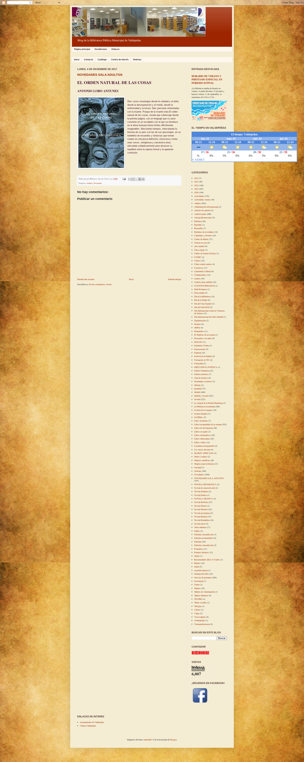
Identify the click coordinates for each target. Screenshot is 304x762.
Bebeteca (198, 221)
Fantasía (197, 352)
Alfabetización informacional (206, 206)
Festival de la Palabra (203, 356)
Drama (197, 324)
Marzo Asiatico (200, 456)
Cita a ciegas (199, 249)
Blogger (173, 739)
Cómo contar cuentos (203, 264)
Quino (197, 555)
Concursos (198, 267)
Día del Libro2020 (202, 307)
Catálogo (102, 59)
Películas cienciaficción (203, 545)
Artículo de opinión (202, 210)
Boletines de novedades (204, 231)
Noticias (137, 59)
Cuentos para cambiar (203, 282)
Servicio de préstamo (203, 577)
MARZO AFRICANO (204, 453)
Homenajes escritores (203, 381)
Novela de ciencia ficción (204, 487)
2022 (196, 178)
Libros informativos (202, 435)
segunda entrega (201, 570)
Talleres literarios (201, 595)
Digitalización (200, 320)
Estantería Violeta (201, 345)
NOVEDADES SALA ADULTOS (99, 74)
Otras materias (200, 527)
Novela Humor (200, 505)
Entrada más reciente (85, 279)
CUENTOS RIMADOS (204, 285)
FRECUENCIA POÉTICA (205, 367)
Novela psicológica (202, 513)
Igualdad (197, 388)
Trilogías (197, 606)
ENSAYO (198, 341)
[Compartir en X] (136, 179)
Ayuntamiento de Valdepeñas (92, 722)
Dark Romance (200, 289)
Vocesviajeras (200, 616)
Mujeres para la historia (204, 463)
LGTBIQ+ (198, 417)
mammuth (147, 739)
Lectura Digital (200, 413)
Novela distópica (201, 491)
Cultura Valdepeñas (88, 725)
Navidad (197, 467)
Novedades (98, 183)
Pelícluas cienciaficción (203, 534)
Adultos (90, 183)
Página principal (82, 49)
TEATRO (198, 598)
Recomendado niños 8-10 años (207, 559)
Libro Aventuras (201, 420)
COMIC (197, 257)
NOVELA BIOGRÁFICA (205, 484)
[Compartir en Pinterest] (143, 179)
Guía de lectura (200, 377)
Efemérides (199, 331)
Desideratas (101, 49)
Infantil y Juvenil (201, 395)
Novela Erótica (200, 495)
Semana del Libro (201, 573)
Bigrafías (198, 224)
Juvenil (197, 399)
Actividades (199, 196)
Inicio (76, 59)
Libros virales (200, 442)
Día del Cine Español (203, 303)
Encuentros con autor (203, 338)
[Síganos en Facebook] (200, 703)
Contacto (88, 59)
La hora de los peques (203, 410)
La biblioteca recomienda (204, 406)
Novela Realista (200, 516)
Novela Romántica (202, 520)
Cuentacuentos (200, 274)
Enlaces (116, 49)
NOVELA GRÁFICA (203, 498)
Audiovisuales (200, 214)
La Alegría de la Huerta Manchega (208, 402)
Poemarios (198, 548)
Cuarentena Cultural (202, 271)
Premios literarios (201, 552)
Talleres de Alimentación (204, 591)
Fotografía (198, 363)
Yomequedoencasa (202, 624)
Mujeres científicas (202, 460)
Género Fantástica (201, 370)
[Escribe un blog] (133, 179)
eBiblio (197, 327)
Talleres (197, 588)
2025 (196, 188)
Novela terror (199, 523)
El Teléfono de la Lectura (204, 334)
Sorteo (197, 584)
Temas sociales (200, 602)
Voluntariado (199, 620)
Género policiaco (201, 374)
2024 (196, 185)
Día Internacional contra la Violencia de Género (209, 311)
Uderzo (197, 609)
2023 (196, 181)
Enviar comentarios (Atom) (100, 284)
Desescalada (199, 292)
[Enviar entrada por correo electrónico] (124, 179)
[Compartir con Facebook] (140, 179)
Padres (197, 530)
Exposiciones (199, 349)
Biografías (198, 228)
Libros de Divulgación (203, 427)
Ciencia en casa (200, 242)
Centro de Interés (120, 59)
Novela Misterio (201, 509)
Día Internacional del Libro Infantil (208, 316)
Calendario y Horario (203, 235)
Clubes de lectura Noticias (205, 253)
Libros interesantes (202, 438)
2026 (196, 192)
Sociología (198, 581)
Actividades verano (202, 199)
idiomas (197, 385)
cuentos (197, 278)
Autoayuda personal (202, 217)
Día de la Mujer (200, 299)
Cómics (197, 260)
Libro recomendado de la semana (207, 424)
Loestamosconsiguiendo (204, 445)
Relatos (197, 563)
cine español (199, 246)
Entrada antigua (174, 279)
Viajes (197, 613)
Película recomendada (203, 537)
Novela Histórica (201, 502)
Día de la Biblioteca (202, 296)
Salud (196, 566)
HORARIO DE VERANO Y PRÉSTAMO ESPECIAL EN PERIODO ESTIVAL (207, 79)
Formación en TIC (202, 359)
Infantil (197, 392)
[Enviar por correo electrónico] (130, 179)
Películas (198, 541)
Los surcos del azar (202, 449)
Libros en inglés (201, 431)
